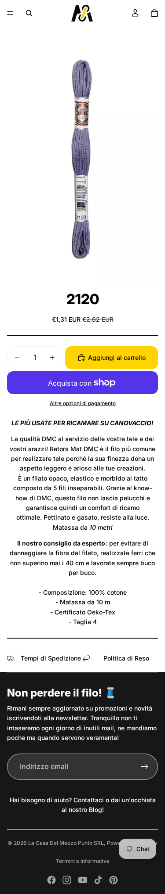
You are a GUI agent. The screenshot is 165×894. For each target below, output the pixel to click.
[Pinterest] (113, 880)
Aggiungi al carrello (117, 357)
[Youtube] (82, 880)
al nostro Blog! (83, 809)
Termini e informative (83, 861)
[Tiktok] (98, 880)
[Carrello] (154, 13)
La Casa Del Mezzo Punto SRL (66, 843)
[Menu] (10, 13)
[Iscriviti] (145, 767)
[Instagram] (67, 880)
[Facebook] (51, 880)
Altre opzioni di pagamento (83, 403)
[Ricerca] (29, 13)
